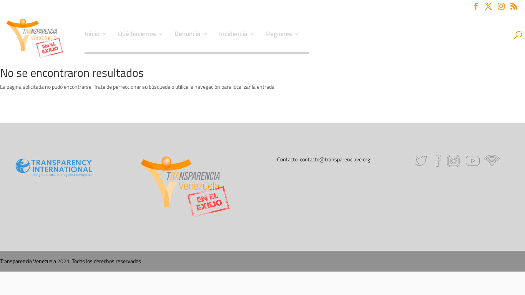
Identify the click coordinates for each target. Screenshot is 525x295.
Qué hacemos (137, 35)
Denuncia (187, 35)
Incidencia (233, 35)
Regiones (279, 35)
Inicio (92, 35)
